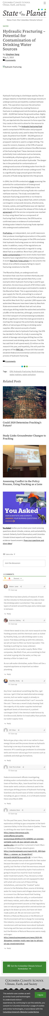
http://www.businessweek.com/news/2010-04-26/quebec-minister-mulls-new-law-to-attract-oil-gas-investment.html (23, 940)
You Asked (7, 528)
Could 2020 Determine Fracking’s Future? (22, 424)
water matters (16, 374)
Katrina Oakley (15, 620)
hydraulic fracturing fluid (32, 126)
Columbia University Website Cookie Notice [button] (21, 1012)
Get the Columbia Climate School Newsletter (26, 967)
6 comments (10, 60)
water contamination (11, 254)
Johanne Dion (14, 810)
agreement (7, 212)
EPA (11, 371)
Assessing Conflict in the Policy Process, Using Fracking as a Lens (22, 483)
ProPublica (7, 233)
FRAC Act (19, 349)
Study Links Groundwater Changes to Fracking (24, 437)
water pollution (29, 374)
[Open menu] (44, 3)
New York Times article (19, 260)
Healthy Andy (14, 681)
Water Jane (13, 586)
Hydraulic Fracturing (22, 371)
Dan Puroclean (15, 767)
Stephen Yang (12, 54)
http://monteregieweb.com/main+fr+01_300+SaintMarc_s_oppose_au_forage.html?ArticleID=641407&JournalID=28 (24, 854)
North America (38, 371)
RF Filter (12, 730)
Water (5, 26)
